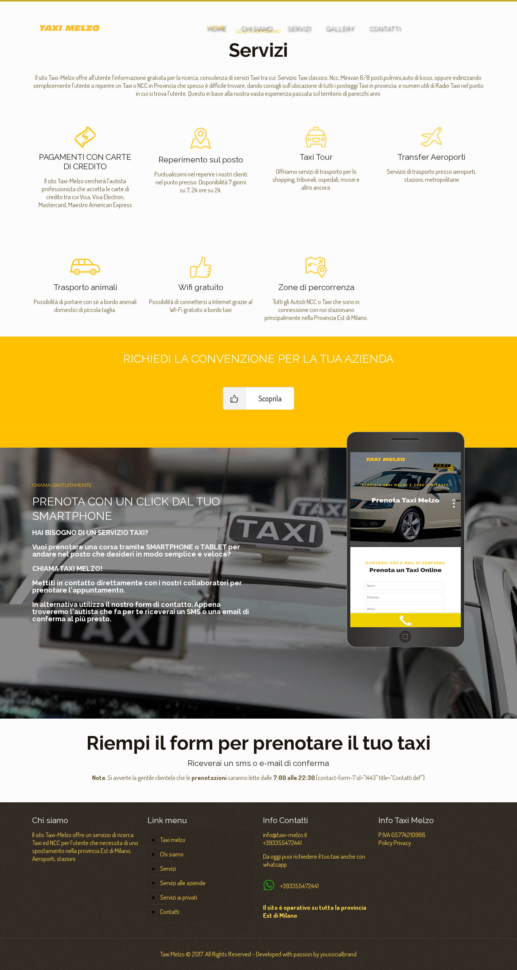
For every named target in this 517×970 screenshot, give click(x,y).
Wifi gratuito (200, 287)
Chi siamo (172, 854)
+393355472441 (282, 843)
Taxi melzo (172, 840)
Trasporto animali (85, 287)
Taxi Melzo (172, 954)
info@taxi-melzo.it (285, 835)
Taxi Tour (316, 157)
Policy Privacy (394, 843)
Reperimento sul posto (201, 159)
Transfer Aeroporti (431, 157)
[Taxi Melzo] (70, 28)
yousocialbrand (338, 954)
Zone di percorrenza (316, 287)
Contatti (169, 911)
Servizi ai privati (178, 897)
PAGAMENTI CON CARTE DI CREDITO (85, 161)
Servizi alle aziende (183, 883)
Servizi (168, 868)
